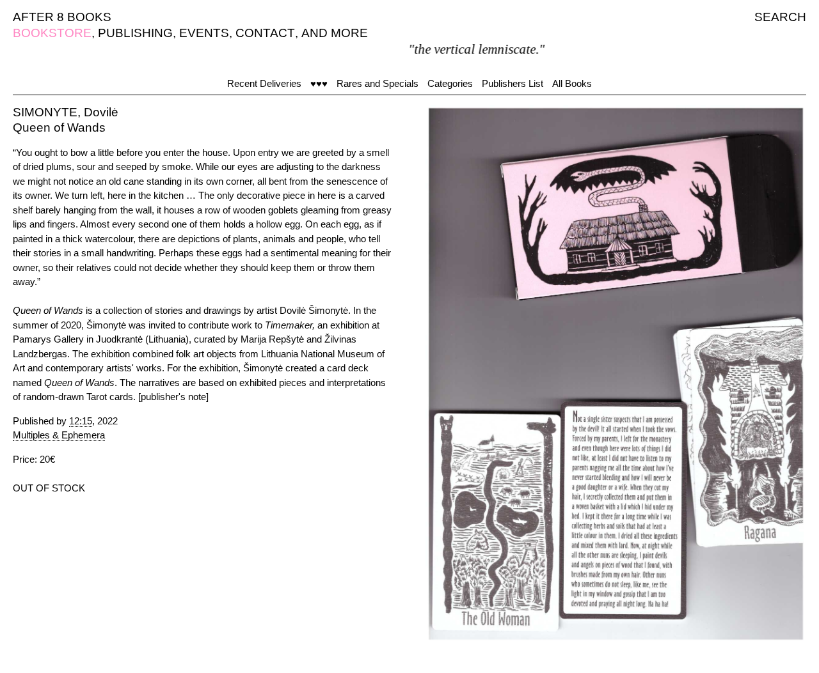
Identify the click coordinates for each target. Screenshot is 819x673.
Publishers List (512, 83)
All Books (572, 83)
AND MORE (334, 33)
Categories (450, 83)
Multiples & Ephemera (59, 434)
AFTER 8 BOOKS (62, 17)
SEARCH (780, 17)
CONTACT (265, 33)
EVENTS (204, 33)
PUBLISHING (135, 33)
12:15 (80, 420)
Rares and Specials (377, 83)
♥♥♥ (319, 83)
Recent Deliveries (264, 83)
